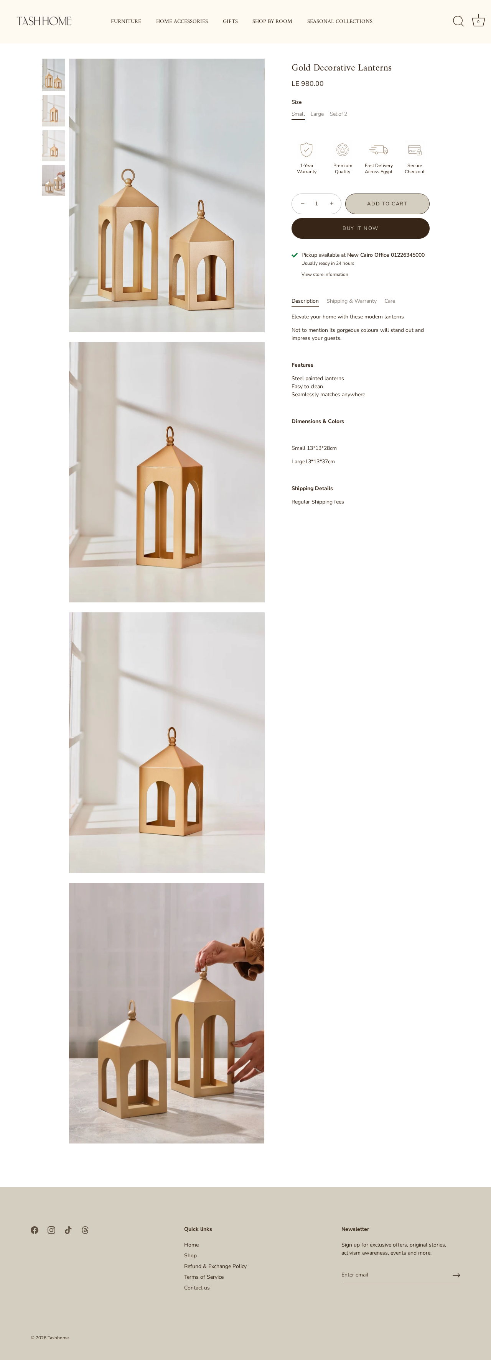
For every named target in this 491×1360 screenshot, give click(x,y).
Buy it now (361, 228)
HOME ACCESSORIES (182, 21)
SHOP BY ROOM (272, 21)
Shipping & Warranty (351, 301)
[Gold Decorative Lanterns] (53, 75)
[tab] (309, 301)
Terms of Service (204, 1277)
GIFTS (230, 21)
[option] (53, 76)
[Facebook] (34, 1229)
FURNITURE (126, 21)
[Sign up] (456, 1275)
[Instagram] (51, 1229)
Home (191, 1244)
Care (389, 301)
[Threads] (85, 1229)
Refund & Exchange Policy (215, 1266)
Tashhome (58, 1338)
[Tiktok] (68, 1229)
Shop (190, 1255)
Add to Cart (387, 203)
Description (305, 301)
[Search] (458, 21)
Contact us (197, 1287)
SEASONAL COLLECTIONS (339, 21)
